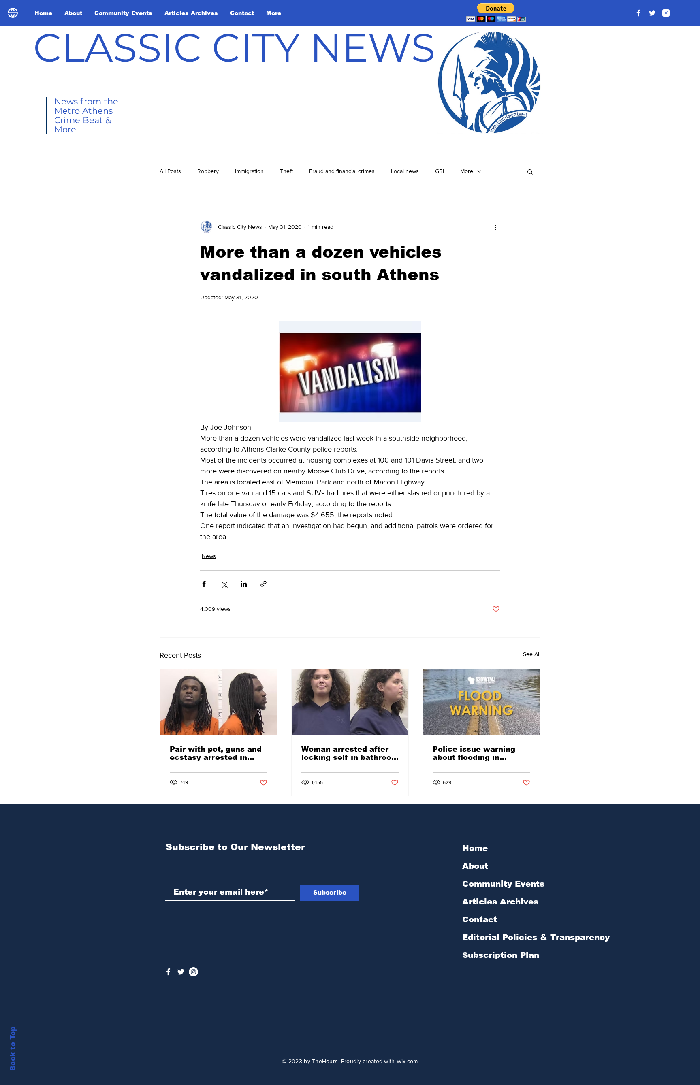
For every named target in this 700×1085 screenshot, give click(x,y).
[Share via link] (263, 584)
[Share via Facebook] (204, 584)
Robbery (208, 171)
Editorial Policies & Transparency (536, 937)
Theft (286, 171)
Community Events (503, 883)
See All (531, 654)
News (209, 556)
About (475, 865)
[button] (496, 12)
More (466, 171)
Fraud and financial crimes (342, 171)
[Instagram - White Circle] (666, 13)
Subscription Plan (500, 955)
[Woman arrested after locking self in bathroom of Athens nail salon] (350, 702)
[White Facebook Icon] (168, 971)
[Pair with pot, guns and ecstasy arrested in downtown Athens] (218, 702)
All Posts (170, 171)
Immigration (249, 171)
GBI (439, 171)
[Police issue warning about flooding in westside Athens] (481, 702)
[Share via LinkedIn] (244, 584)
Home (475, 848)
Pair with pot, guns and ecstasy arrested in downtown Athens (216, 753)
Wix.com (407, 1061)
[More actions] (495, 227)
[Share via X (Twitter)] (224, 584)
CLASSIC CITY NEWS (234, 47)
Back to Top (13, 1049)
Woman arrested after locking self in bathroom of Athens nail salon (350, 753)
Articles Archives (500, 901)
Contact (479, 919)
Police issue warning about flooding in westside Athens (474, 753)
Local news (405, 171)
